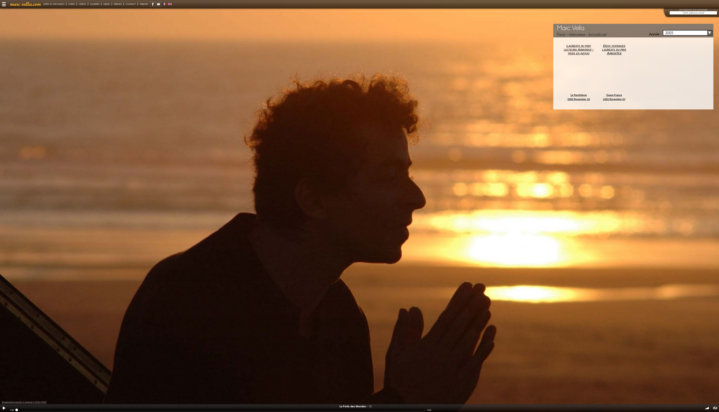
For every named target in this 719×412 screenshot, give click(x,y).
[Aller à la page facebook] (152, 4)
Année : (655, 34)
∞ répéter (715, 408)
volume (707, 408)
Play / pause (4, 408)
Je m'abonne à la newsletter (693, 9)
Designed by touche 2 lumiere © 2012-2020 (24, 402)
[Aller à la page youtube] (158, 4)
